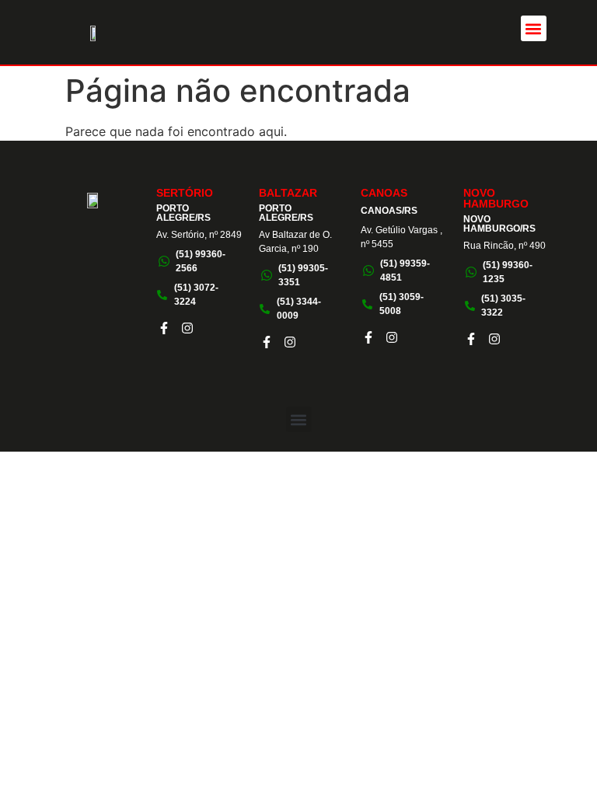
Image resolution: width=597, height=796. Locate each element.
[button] (533, 28)
